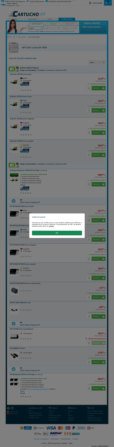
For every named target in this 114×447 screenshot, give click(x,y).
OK (57, 233)
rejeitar (51, 226)
